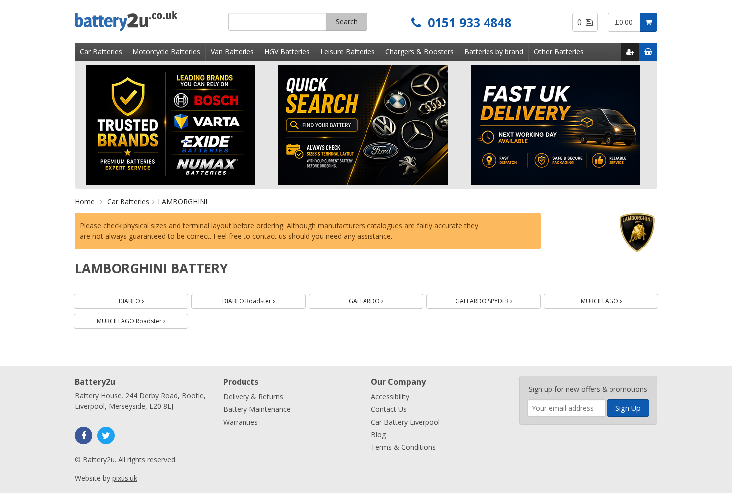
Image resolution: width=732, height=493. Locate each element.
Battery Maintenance (257, 409)
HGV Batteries (287, 51)
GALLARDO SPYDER (495, 299)
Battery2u (148, 21)
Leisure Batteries (347, 51)
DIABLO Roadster (260, 299)
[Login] (630, 52)
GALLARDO (378, 299)
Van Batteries (232, 51)
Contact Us (389, 409)
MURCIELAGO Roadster (142, 319)
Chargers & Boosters (419, 51)
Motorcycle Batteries (166, 51)
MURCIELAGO (613, 299)
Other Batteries (559, 51)
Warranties (240, 422)
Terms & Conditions (403, 447)
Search (347, 21)
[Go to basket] (648, 52)
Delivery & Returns (253, 396)
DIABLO (143, 299)
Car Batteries (101, 51)
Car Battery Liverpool (405, 422)
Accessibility (390, 396)
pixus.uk (124, 478)
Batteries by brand (493, 51)
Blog (378, 434)
